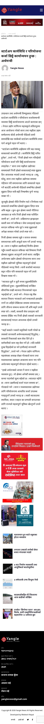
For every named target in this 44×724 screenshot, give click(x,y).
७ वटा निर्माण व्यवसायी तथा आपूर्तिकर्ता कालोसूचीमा (25, 566)
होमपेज (3, 34)
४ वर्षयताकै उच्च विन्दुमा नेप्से (26, 580)
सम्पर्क (13, 720)
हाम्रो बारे (21, 720)
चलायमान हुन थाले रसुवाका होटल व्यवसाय (25, 536)
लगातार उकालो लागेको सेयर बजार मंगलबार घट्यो (26, 551)
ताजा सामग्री (12, 34)
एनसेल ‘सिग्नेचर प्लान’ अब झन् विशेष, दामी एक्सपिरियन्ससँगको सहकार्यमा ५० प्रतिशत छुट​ (27, 612)
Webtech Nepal (27, 715)
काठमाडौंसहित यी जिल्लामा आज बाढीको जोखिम (25, 596)
